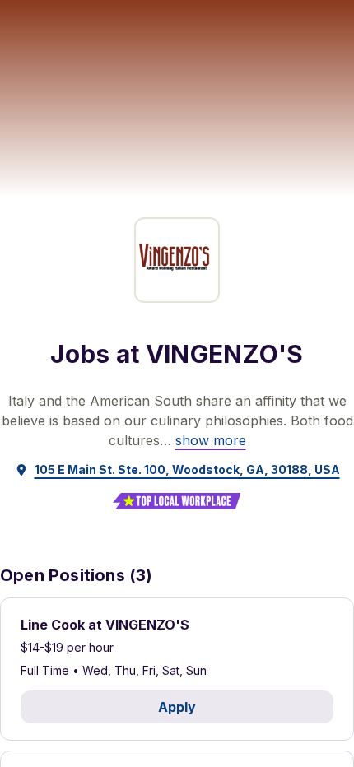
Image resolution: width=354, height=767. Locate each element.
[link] (210, 440)
